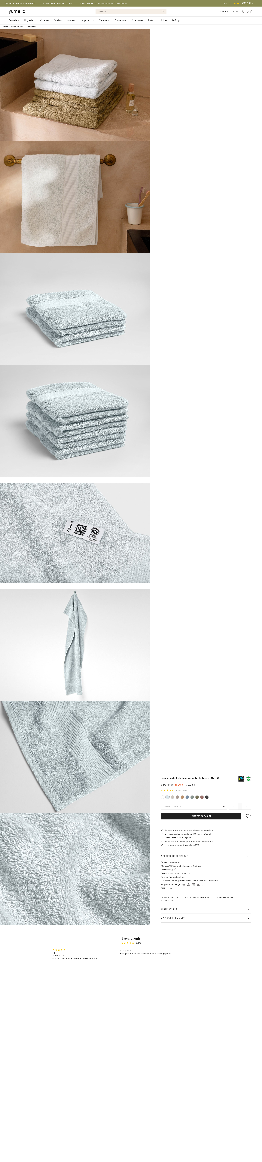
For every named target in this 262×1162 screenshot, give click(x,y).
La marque (224, 11)
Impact (234, 11)
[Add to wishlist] (247, 816)
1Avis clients (181, 790)
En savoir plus (167, 900)
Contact (226, 3)
